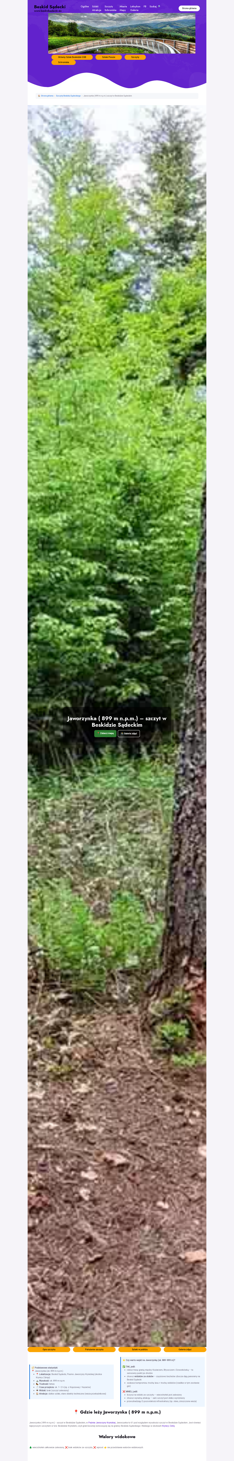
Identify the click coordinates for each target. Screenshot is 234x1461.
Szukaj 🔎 (155, 6)
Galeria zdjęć (185, 1349)
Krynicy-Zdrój (168, 1426)
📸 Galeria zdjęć (129, 733)
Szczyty (135, 57)
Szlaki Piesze (108, 57)
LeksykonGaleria (135, 8)
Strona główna (189, 8)
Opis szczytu (49, 1349)
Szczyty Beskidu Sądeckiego (68, 95)
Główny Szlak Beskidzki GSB (72, 57)
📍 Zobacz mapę (105, 733)
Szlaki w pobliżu (140, 1349)
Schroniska (63, 62)
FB (145, 6)
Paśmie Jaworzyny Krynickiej (102, 1422)
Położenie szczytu (94, 1349)
